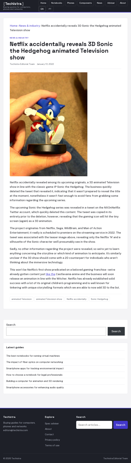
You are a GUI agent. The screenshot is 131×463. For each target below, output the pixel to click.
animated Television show (49, 299)
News (99, 3)
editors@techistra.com (15, 430)
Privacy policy (52, 439)
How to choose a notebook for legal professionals (34, 374)
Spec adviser (52, 423)
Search (10, 324)
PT (50, 9)
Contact (49, 434)
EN (42, 9)
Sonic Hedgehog (99, 299)
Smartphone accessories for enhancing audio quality (35, 387)
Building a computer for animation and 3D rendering (34, 381)
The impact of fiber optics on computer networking (34, 362)
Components (85, 3)
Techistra (13, 3)
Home (43, 3)
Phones (70, 3)
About (123, 3)
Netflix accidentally (76, 299)
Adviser (111, 3)
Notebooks (56, 3)
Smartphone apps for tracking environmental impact (35, 368)
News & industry (29, 25)
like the (50, 274)
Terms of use (52, 445)
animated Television (22, 299)
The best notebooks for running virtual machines (33, 355)
